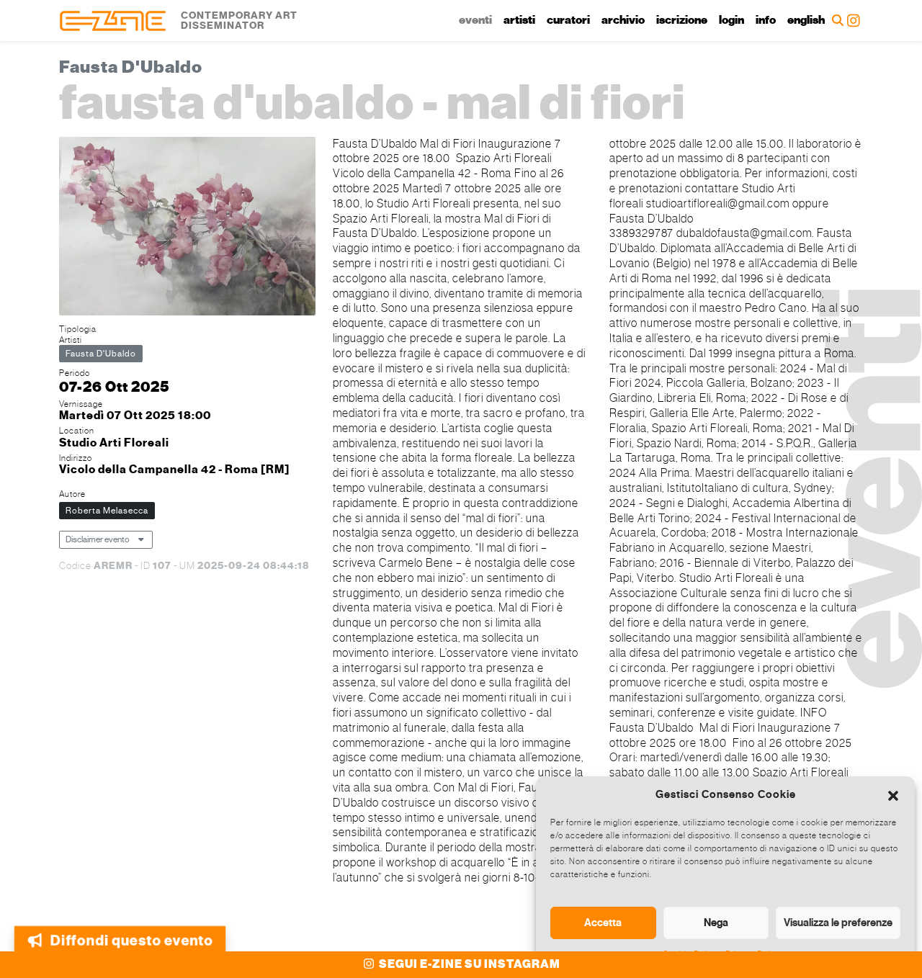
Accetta (603, 922)
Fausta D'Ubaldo (101, 354)
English (806, 20)
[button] (893, 794)
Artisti (519, 20)
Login (731, 20)
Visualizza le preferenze (838, 922)
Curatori (568, 20)
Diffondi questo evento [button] (131, 934)
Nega (716, 922)
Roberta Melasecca (107, 511)
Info (766, 20)
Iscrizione (681, 20)
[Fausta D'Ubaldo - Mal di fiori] (187, 228)
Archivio (623, 20)
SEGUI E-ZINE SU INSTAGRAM (468, 964)
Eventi (475, 20)
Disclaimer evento (98, 539)
